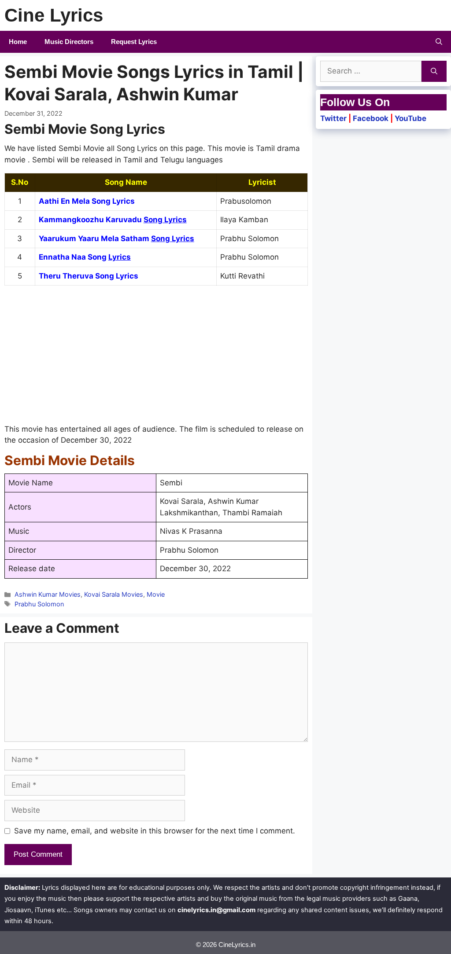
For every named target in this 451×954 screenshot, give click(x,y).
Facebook (370, 118)
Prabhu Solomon (39, 604)
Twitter (333, 118)
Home (18, 41)
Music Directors (68, 41)
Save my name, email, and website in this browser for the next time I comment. (154, 830)
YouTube (410, 118)
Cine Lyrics (53, 15)
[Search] (434, 71)
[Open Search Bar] (439, 42)
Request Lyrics (134, 41)
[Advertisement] (156, 358)
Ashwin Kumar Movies (48, 594)
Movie (156, 594)
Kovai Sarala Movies (113, 594)
